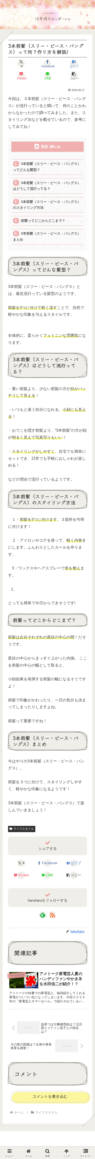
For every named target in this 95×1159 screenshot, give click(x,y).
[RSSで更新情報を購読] (52, 915)
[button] (73, 76)
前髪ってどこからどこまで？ (43, 221)
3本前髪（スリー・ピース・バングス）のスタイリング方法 (47, 204)
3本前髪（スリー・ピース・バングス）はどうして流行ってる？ (47, 186)
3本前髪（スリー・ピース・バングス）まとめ (47, 236)
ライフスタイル (23, 828)
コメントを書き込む (49, 1096)
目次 (44, 146)
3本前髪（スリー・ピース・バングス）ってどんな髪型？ (47, 166)
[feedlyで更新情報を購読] (43, 915)
